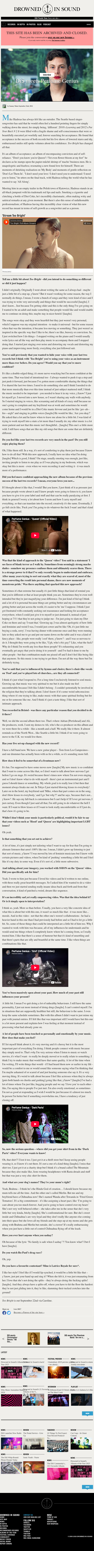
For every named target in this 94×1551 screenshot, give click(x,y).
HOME (2, 1517)
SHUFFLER (27, 1529)
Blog (39, 24)
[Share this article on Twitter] (9, 1313)
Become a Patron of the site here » (29, 1312)
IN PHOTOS (4, 1526)
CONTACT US (28, 1515)
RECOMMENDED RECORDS (9, 1530)
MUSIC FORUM (5, 1539)
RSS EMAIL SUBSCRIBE (32, 1538)
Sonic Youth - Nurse (31, 1457)
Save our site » (47, 18)
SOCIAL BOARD (5, 1541)
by (12, 106)
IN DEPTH (3, 1524)
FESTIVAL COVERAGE (7, 1535)
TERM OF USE (52, 1517)
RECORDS (3, 1528)
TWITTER (27, 1527)
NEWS (2, 1521)
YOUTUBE (27, 1533)
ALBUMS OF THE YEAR (8, 1532)
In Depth (21, 24)
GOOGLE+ (27, 1522)
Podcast (47, 24)
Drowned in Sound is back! (33, 1362)
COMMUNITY (4, 1537)
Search (89, 24)
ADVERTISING (52, 1521)
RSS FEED (27, 1536)
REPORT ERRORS (6, 1543)
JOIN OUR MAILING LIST (32, 1517)
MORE (87, 1413)
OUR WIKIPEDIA (52, 1524)
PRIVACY (50, 1519)
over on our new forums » (61, 37)
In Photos (31, 24)
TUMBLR (27, 1531)
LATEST (4, 1352)
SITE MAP (3, 1519)
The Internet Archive (58, 40)
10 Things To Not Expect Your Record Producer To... (57, 1435)
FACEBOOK (27, 1524)
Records (11, 24)
